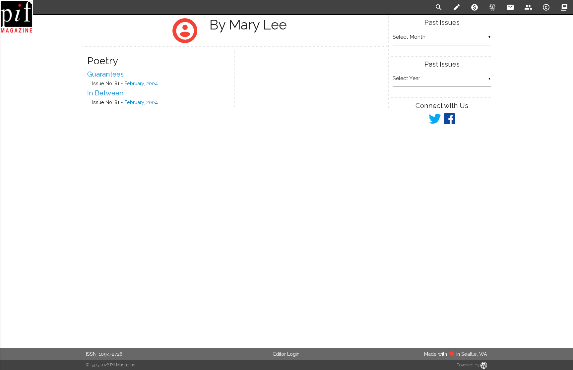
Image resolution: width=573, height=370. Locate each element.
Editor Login (286, 354)
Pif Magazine (122, 364)
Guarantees (105, 74)
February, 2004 (141, 83)
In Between (105, 93)
